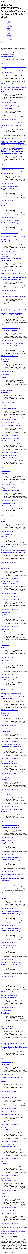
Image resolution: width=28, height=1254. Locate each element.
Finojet (3, 521)
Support (3, 1231)
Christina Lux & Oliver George (11, 747)
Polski (8, 28)
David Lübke (5, 898)
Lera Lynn (4, 361)
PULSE (3, 377)
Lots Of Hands (5, 731)
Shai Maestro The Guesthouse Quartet (13, 965)
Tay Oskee (4, 615)
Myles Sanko (5, 663)
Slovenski (9, 39)
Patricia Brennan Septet (8, 948)
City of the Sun (5, 1064)
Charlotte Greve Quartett (9, 764)
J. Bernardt (4, 1129)
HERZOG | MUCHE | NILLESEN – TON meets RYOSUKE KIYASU (12, 314)
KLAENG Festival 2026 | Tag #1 (11, 860)
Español (9, 30)
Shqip (8, 38)
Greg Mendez (5, 715)
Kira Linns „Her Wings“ (9, 680)
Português (9, 36)
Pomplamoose (5, 392)
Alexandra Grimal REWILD (10, 1114)
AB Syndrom (5, 537)
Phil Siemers (5, 1196)
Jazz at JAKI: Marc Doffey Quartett (12, 346)
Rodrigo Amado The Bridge (10, 223)
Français (9, 25)
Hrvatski (9, 35)
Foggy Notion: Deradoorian (10, 490)
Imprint (7, 1231)
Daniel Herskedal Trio (8, 1213)
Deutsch (9, 22)
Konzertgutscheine (7, 56)
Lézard (3, 982)
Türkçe (8, 33)
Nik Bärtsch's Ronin (7, 506)
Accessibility (21, 1231)
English (9, 23)
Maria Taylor (5, 568)
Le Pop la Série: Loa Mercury (10, 330)
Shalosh (3, 647)
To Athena (4, 1163)
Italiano (8, 29)
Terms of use (4, 1233)
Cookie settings (12, 1233)
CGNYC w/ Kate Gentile (9, 583)
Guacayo (4, 779)
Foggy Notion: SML (7, 843)
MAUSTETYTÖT (7, 1028)
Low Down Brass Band (8, 408)
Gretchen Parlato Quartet (9, 458)
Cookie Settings (4, 1252)
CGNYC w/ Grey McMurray (10, 108)
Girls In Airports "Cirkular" (10, 1180)
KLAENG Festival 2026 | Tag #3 (11, 931)
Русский (9, 32)
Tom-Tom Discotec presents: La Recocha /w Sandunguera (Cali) (14, 172)
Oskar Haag (5, 1013)
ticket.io (12, 1227)
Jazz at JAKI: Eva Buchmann (10, 425)
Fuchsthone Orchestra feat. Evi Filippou (13, 296)
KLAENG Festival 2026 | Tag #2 (11, 914)
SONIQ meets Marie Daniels (10, 441)
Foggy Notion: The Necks (9, 189)
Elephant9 (4, 473)
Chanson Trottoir (6, 795)
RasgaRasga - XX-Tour (8, 1146)
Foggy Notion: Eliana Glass (10, 827)
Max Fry (4, 632)
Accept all (12, 1252)
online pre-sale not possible (7, 402)
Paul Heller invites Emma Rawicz (11, 812)
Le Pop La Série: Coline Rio (10, 599)
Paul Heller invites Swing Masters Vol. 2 (13, 552)
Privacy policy (13, 1231)
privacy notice (16, 1249)
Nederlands (9, 26)
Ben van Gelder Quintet (8, 997)
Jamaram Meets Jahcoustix (9, 1097)
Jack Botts (4, 206)
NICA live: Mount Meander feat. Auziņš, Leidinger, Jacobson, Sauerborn (14, 278)
